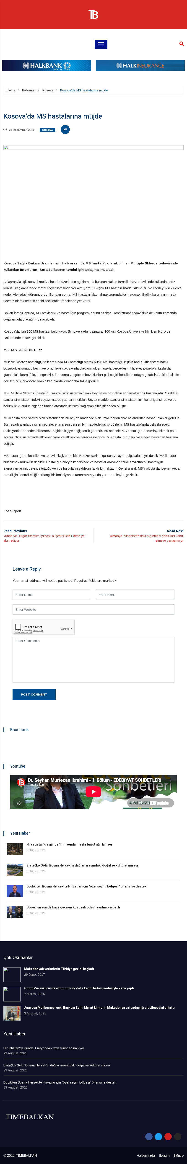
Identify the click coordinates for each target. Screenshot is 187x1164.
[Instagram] (177, 1136)
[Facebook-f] (149, 1136)
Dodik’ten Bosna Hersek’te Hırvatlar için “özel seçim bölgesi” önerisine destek (86, 886)
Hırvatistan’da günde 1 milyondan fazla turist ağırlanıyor (69, 844)
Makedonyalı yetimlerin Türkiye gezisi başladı (59, 969)
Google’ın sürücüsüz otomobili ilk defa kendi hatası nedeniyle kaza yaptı (79, 988)
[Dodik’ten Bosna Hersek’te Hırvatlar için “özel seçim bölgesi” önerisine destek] (15, 891)
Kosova (47, 90)
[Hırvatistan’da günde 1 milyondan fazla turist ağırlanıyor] (15, 849)
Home (11, 90)
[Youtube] (168, 1136)
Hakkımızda (146, 1155)
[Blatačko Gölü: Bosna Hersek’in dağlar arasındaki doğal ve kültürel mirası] (15, 870)
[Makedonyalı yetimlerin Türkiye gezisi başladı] (12, 974)
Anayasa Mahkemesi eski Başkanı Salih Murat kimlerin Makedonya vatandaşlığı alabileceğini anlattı (99, 1007)
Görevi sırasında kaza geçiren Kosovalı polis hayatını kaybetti (73, 907)
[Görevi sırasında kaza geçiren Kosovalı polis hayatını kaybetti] (15, 912)
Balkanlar (29, 90)
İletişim (164, 1155)
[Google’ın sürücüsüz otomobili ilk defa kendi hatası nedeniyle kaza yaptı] (12, 994)
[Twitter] (158, 1136)
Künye (179, 1155)
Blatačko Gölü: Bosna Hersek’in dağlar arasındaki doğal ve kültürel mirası (82, 865)
